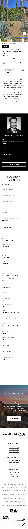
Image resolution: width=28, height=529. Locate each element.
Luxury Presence (20, 520)
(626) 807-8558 (14, 452)
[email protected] (14, 472)
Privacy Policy (13, 521)
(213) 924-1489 (14, 474)
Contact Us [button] (14, 418)
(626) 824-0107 (6, 149)
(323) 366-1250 (14, 464)
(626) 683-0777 (14, 450)
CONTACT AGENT (14, 164)
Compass (9, 488)
